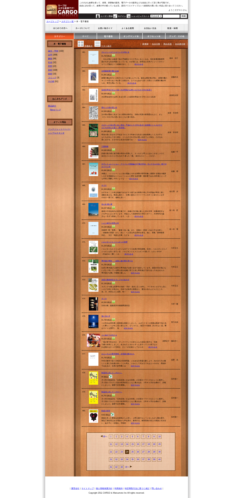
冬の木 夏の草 (106, 204)
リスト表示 (106, 46)
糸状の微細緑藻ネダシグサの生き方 (115, 280)
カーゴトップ (52, 21)
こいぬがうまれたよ (109, 335)
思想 (50, 66)
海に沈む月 (105, 316)
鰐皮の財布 (105, 411)
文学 (50, 55)
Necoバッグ (55, 110)
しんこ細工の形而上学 (110, 223)
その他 (51, 81)
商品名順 (167, 44)
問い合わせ (157, 488)
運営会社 (75, 488)
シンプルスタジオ (56, 133)
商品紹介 (52, 106)
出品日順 (156, 44)
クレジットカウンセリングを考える (115, 52)
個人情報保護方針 (104, 488)
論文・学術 (53, 51)
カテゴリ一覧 (67, 21)
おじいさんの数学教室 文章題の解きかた (118, 354)
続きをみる (139, 64)
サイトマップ (87, 488)
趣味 (50, 58)
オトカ (104, 298)
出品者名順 (180, 44)
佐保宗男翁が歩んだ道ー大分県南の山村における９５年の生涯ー (126, 90)
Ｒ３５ (104, 185)
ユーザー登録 (106, 16)
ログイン (122, 16)
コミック (52, 77)
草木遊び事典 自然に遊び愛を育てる (117, 261)
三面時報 (104, 146)
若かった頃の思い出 (109, 107)
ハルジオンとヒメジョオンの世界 (114, 242)
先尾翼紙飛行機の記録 (110, 71)
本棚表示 (88, 46)
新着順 (145, 44)
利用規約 (118, 488)
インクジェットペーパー (59, 129)
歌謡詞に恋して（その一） (111, 373)
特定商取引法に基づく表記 (137, 488)
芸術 (50, 70)
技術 (50, 74)
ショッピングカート (140, 16)
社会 (50, 62)
